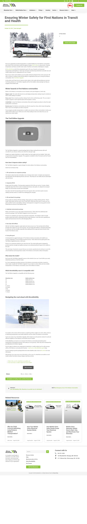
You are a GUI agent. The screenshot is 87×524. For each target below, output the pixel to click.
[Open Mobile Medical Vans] (26, 10)
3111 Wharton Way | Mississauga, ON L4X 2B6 (69, 458)
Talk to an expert (28, 367)
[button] (28, 133)
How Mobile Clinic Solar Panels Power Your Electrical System (53, 429)
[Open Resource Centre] (68, 10)
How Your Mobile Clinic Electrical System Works (32, 428)
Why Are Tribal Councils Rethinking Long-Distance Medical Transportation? (13, 430)
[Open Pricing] (42, 10)
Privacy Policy (55, 473)
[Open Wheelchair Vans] (12, 10)
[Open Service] (57, 10)
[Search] (47, 451)
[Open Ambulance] (35, 10)
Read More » (10, 436)
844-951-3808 (61, 453)
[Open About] (75, 10)
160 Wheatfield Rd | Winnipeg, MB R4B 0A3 (68, 455)
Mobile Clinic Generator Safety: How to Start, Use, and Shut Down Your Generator (72, 430)
